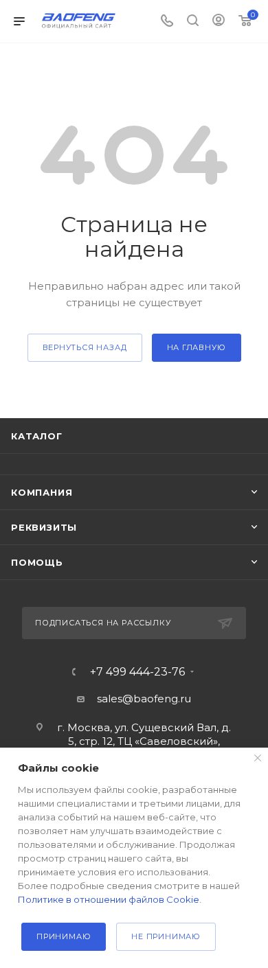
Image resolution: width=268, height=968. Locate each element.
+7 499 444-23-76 (137, 672)
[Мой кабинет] (218, 21)
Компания (41, 492)
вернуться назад (85, 347)
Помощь (37, 562)
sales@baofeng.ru (144, 698)
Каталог (37, 435)
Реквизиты (44, 527)
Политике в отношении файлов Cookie (108, 899)
